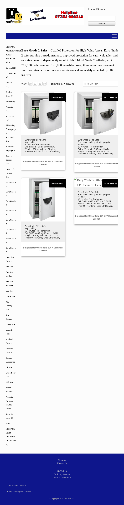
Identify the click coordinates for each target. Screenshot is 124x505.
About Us (62, 460)
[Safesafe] (45, 16)
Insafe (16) (10, 101)
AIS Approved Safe (10, 137)
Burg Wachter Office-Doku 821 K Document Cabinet (43, 163)
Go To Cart (62, 471)
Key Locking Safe (9, 306)
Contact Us (62, 463)
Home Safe (10, 296)
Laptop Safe (10, 324)
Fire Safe (9, 266)
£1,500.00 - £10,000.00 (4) (11, 440)
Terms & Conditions (62, 477)
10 (30, 83)
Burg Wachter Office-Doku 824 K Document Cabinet (43, 249)
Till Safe (9, 367)
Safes (8, 423)
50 (44, 83)
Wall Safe (9, 382)
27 (35, 83)
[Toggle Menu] (114, 36)
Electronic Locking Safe (10, 173)
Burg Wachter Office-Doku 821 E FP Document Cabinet (96, 165)
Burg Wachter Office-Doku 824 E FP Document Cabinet (96, 217)
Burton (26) (11, 68)
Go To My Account (62, 474)
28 (40, 83)
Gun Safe (9, 291)
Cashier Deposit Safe (9, 160)
